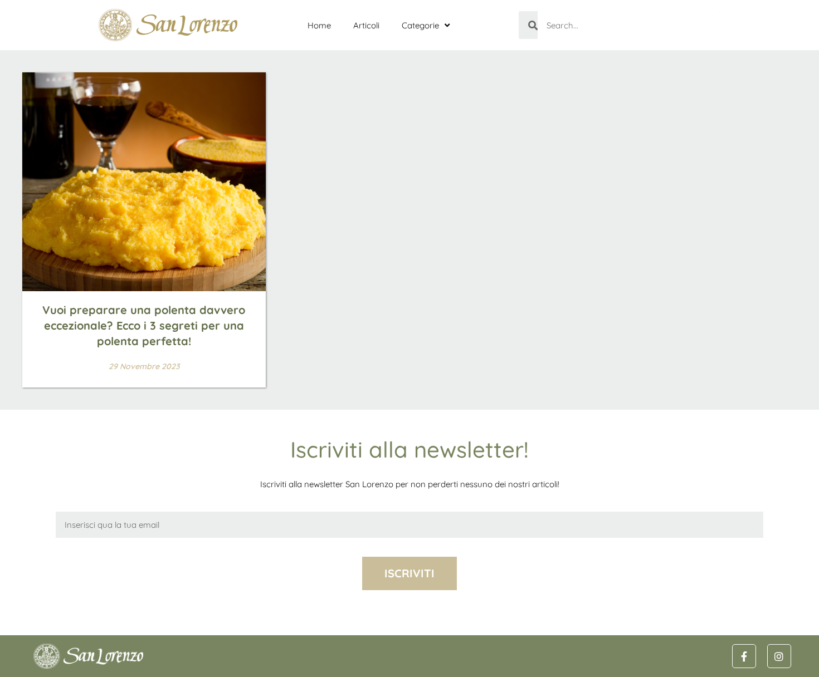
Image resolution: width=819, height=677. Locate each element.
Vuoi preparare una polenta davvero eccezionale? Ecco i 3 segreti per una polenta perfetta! (143, 325)
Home (319, 25)
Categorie (420, 25)
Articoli (366, 25)
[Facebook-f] (744, 656)
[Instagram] (779, 656)
